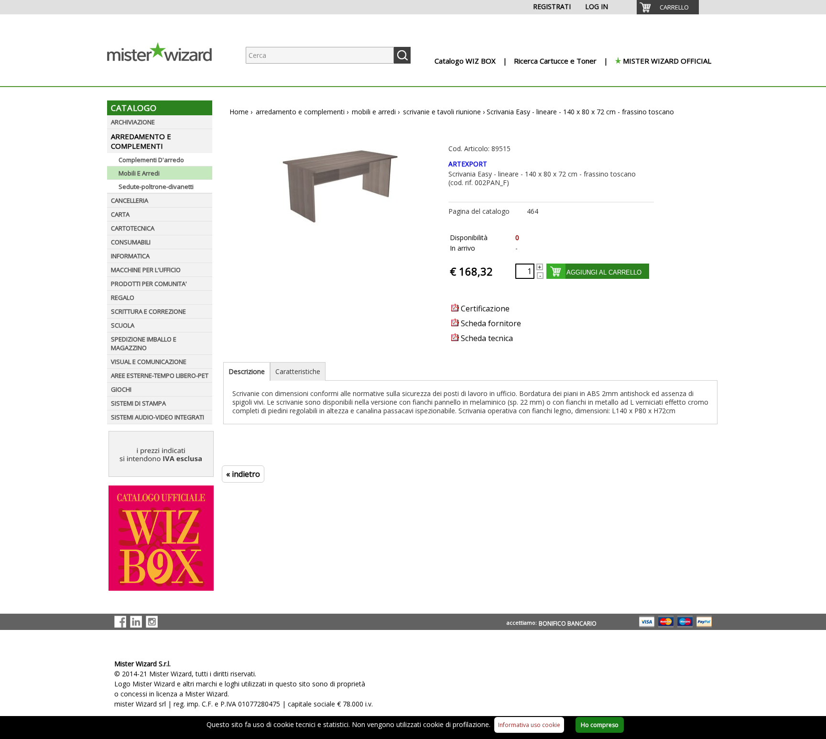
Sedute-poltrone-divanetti (156, 186)
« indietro (243, 474)
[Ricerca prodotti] (402, 55)
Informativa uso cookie (529, 725)
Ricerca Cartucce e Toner (555, 61)
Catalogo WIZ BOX (465, 61)
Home (239, 111)
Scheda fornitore (490, 323)
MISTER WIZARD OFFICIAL (667, 61)
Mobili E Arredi (139, 173)
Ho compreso (600, 725)
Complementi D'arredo (151, 159)
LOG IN (596, 6)
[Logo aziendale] (167, 76)
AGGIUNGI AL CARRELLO (603, 272)
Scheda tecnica (486, 338)
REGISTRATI (552, 6)
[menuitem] (668, 7)
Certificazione (484, 308)
